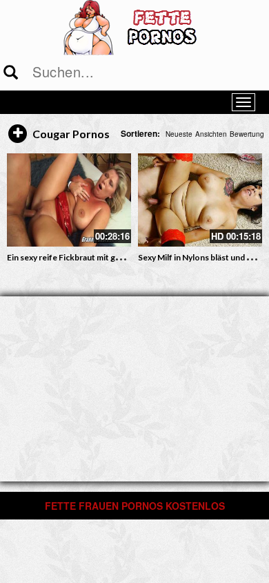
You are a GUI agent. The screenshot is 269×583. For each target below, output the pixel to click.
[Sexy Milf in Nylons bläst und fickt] (200, 200)
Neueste (179, 134)
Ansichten (211, 134)
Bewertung (247, 134)
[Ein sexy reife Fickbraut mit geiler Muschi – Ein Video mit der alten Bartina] (69, 200)
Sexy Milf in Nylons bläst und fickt (200, 257)
